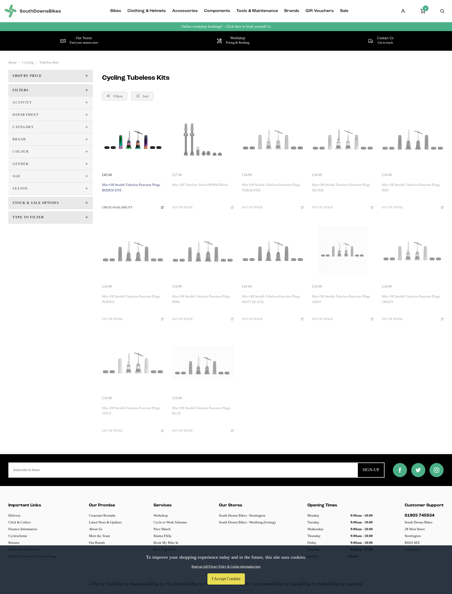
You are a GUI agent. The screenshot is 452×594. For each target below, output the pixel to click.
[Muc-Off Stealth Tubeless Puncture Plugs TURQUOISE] (273, 139)
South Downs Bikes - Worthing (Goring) (247, 522)
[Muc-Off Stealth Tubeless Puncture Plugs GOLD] (133, 362)
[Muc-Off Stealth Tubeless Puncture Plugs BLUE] (203, 362)
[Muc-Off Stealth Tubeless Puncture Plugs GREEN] (413, 251)
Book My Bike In (166, 543)
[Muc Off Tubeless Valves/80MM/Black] (203, 139)
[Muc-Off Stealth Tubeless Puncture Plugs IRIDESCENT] (133, 139)
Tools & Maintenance (257, 11)
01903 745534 (419, 515)
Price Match (162, 529)
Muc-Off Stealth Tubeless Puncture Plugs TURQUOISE (271, 187)
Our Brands (97, 543)
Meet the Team (99, 536)
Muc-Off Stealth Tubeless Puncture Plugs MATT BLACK (271, 299)
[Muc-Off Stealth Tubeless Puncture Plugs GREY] (343, 251)
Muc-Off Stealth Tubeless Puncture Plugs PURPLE (131, 299)
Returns (13, 543)
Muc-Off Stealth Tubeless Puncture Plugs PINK (201, 299)
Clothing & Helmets (146, 11)
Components (217, 11)
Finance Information (22, 529)
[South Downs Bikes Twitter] (418, 470)
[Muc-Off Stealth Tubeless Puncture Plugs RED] (413, 139)
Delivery (14, 515)
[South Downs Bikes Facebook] (400, 470)
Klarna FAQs (162, 536)
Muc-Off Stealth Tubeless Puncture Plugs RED (411, 187)
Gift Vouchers (320, 11)
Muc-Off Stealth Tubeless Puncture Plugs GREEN (411, 299)
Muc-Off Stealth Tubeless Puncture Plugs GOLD (131, 410)
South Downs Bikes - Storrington (242, 515)
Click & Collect (19, 522)
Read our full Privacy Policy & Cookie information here (226, 566)
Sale (344, 11)
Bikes (115, 11)
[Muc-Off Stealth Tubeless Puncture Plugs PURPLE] (133, 251)
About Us (95, 529)
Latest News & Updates (105, 522)
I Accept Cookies (226, 578)
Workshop (161, 515)
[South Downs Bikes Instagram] (437, 470)
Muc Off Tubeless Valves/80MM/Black (200, 185)
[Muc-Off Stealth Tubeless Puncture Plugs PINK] (203, 251)
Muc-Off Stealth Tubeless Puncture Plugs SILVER (341, 187)
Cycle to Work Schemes (170, 522)
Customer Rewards (102, 515)
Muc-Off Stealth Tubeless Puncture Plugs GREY (341, 299)
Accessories (185, 11)
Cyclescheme (17, 536)
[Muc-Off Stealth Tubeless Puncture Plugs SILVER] (343, 139)
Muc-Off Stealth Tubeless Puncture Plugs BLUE (201, 410)
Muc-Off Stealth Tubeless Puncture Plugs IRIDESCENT (131, 187)
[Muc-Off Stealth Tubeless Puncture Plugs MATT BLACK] (273, 251)
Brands (291, 11)
